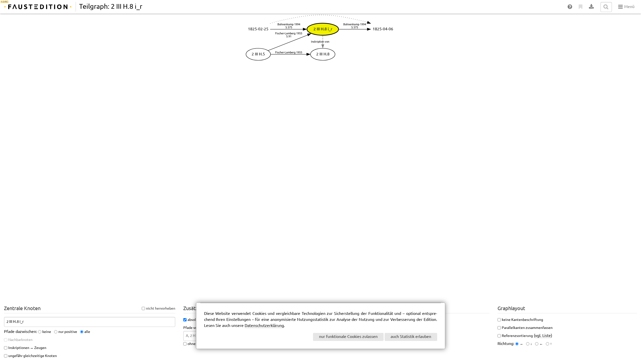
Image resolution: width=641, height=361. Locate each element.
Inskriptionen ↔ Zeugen (27, 348)
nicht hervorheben (160, 308)
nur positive (67, 332)
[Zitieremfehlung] (581, 7)
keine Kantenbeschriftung (522, 320)
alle (87, 332)
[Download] (591, 7)
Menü (628, 7)
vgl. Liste (543, 336)
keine (46, 332)
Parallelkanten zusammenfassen (527, 328)
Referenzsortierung (517, 336)
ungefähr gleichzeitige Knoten (32, 356)
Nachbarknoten (20, 340)
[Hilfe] (570, 7)
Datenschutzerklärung (264, 326)
